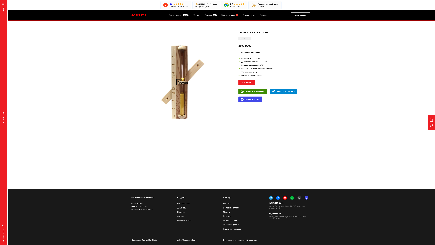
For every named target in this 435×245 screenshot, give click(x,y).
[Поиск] (431, 125)
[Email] (299, 198)
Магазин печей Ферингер (142, 197)
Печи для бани (183, 204)
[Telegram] (271, 198)
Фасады (180, 216)
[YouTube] (285, 198)
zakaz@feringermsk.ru (186, 240)
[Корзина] (431, 120)
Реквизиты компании (232, 229)
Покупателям (248, 15)
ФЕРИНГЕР (138, 15)
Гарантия (227, 216)
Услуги (196, 15)
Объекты (208, 15)
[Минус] (240, 38)
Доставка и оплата (231, 208)
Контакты (263, 15)
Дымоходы (181, 208)
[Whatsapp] (292, 198)
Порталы (181, 212)
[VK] (278, 198)
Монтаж (226, 212)
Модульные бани (184, 220)
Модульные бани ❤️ (229, 15)
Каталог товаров (175, 15)
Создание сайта (138, 240)
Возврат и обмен (230, 220)
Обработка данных (231, 225)
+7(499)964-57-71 (276, 213)
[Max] (306, 198)
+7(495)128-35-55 (276, 203)
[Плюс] (249, 38)
